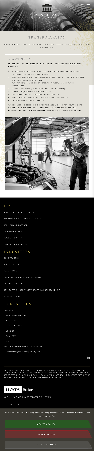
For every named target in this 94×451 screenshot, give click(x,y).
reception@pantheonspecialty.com (24, 352)
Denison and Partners (16, 225)
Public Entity (11, 264)
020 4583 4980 (36, 346)
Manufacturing (12, 296)
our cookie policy (47, 416)
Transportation (13, 284)
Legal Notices (12, 405)
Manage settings (46, 445)
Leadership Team (13, 231)
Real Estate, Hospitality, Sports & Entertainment (32, 290)
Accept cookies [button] (46, 424)
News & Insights (13, 238)
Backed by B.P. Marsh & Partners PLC (24, 219)
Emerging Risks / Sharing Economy (23, 277)
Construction (12, 258)
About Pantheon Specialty (19, 212)
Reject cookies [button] (46, 434)
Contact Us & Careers (16, 244)
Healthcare (10, 271)
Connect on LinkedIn (88, 357)
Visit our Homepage (47, 11)
